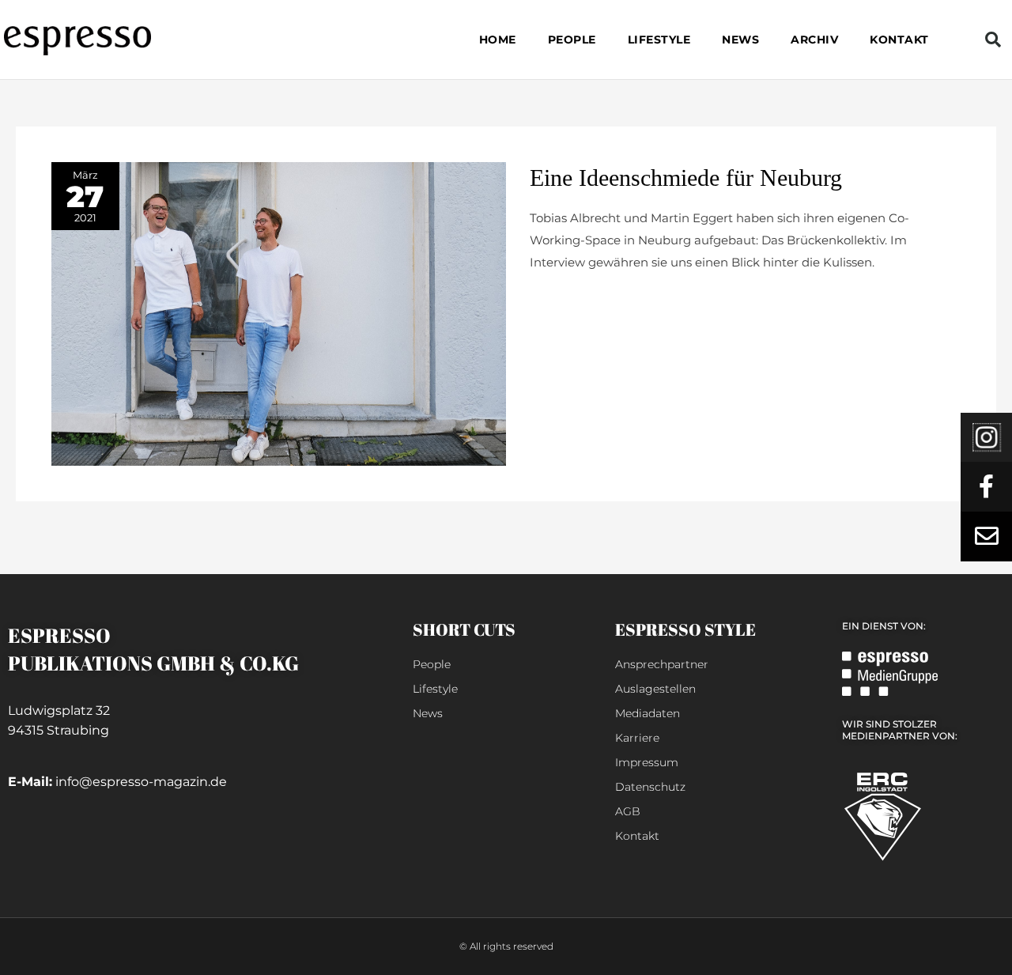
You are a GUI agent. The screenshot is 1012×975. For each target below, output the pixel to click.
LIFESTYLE (659, 39)
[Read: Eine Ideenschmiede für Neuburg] (278, 312)
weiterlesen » (568, 300)
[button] (993, 39)
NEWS (740, 39)
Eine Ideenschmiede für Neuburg (686, 177)
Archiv (814, 39)
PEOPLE (572, 39)
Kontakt (899, 39)
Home (497, 39)
